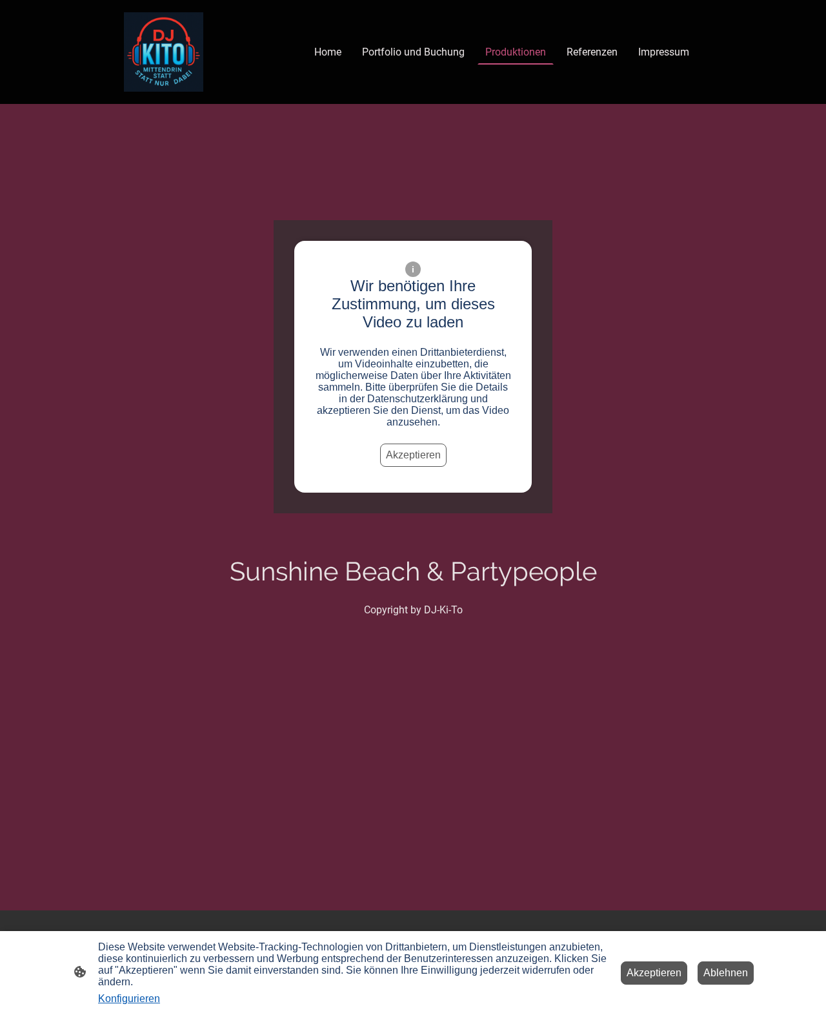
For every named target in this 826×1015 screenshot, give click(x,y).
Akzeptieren (413, 454)
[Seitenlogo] (163, 52)
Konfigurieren (129, 998)
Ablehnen (725, 972)
